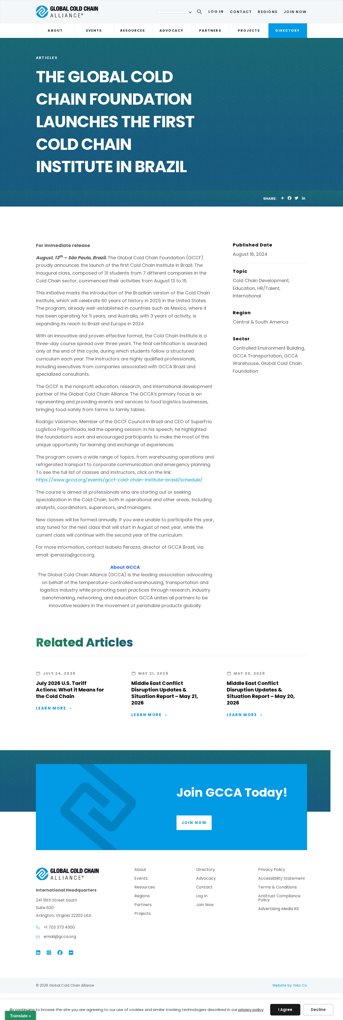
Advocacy (171, 30)
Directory (287, 30)
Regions (268, 11)
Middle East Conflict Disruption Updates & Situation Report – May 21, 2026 (164, 693)
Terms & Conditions (277, 887)
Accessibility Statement (281, 878)
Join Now (295, 11)
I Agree (285, 1009)
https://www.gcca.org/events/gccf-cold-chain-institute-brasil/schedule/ (119, 480)
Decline (318, 1009)
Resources (132, 30)
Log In (216, 11)
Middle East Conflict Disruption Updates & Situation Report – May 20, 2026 (261, 693)
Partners (210, 30)
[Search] (200, 12)
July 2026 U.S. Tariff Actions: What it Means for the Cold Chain (70, 690)
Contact (241, 11)
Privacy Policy (271, 870)
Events (94, 30)
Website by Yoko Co (289, 985)
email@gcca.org (60, 936)
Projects (249, 30)
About (55, 30)
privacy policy (250, 1009)
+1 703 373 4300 (59, 927)
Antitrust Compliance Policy (279, 898)
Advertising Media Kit (278, 909)
